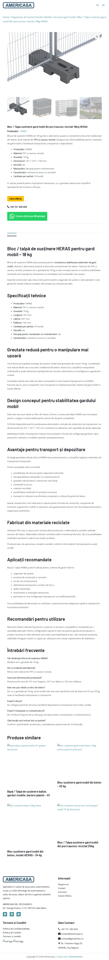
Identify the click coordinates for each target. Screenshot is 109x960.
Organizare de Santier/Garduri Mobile (31, 17)
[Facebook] (5, 914)
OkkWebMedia (75, 956)
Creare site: (62, 956)
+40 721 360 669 (18, 206)
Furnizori (62, 892)
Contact (61, 888)
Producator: (13, 131)
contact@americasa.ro (72, 933)
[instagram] (18, 914)
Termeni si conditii (12, 936)
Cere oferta (16, 198)
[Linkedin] (12, 914)
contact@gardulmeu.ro (72, 938)
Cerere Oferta (64, 895)
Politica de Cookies (12, 932)
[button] (97, 36)
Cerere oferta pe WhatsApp (30, 216)
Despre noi (63, 884)
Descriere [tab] (11, 235)
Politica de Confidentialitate (16, 928)
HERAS (23, 131)
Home (6, 17)
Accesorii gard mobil (65, 17)
